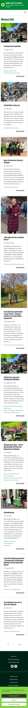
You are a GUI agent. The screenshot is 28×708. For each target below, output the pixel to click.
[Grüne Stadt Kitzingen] (3, 5)
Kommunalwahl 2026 (9, 264)
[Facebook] (12, 666)
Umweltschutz (15, 480)
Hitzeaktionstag (9, 512)
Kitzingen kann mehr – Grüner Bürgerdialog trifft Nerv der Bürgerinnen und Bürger (13, 447)
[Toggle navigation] (25, 12)
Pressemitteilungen (13, 128)
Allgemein (6, 474)
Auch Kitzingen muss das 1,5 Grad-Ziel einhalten (13, 603)
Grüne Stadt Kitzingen (13, 3)
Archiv (5, 345)
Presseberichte (7, 589)
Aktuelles (6, 71)
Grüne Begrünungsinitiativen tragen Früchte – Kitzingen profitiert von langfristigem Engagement (13, 315)
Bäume (6, 410)
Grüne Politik (10, 345)
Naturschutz (7, 412)
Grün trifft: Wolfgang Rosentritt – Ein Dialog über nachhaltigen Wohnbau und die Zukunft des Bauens (14, 561)
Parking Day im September (12, 46)
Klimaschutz (12, 410)
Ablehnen (14, 700)
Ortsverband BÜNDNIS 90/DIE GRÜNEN (14, 6)
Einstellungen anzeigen (14, 704)
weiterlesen (20, 76)
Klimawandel (7, 73)
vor (19, 644)
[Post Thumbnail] (14, 32)
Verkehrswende (12, 71)
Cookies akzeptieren (14, 696)
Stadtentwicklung (18, 406)
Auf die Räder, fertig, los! (12, 105)
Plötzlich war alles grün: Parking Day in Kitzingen (12, 378)
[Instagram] (15, 666)
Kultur (17, 474)
